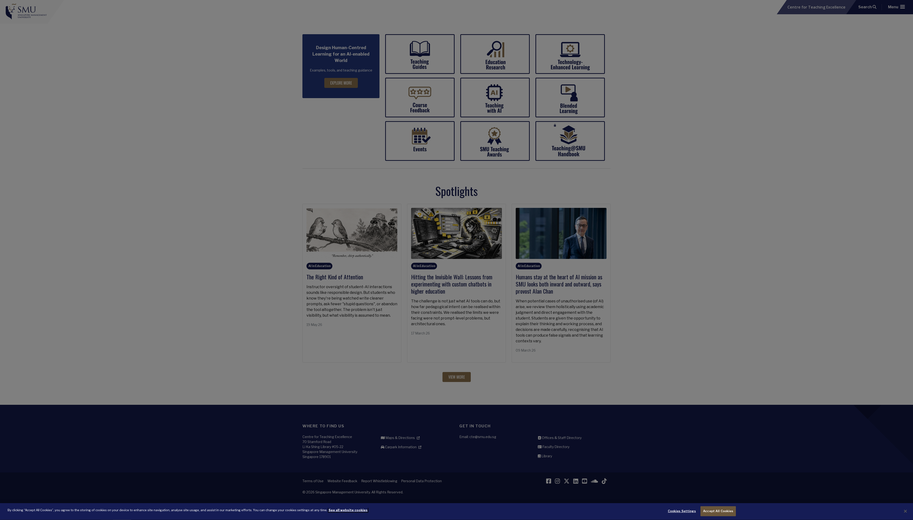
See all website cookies (348, 510)
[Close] (905, 511)
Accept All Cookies (718, 511)
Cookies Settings (682, 511)
